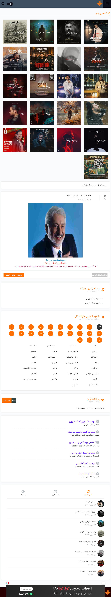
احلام (33, 351)
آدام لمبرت (72, 351)
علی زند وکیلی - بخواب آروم (86, 511)
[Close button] (103, 583)
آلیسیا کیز (93, 384)
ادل (54, 373)
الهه (54, 368)
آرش (74, 368)
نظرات (23, 494)
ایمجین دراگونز (91, 373)
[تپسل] (7, 583)
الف (99, 327)
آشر (33, 362)
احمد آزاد (73, 345)
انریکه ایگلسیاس (28, 368)
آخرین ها (88, 494)
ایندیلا (53, 362)
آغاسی (53, 379)
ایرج (74, 379)
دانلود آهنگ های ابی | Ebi (79, 195)
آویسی (94, 379)
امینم (74, 384)
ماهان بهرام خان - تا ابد (87, 541)
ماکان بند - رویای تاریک (87, 561)
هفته (14, 400)
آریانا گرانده (72, 373)
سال (4, 400)
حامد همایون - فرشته (88, 571)
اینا (96, 345)
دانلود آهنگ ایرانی (93, 298)
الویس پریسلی (70, 362)
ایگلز (33, 373)
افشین (94, 351)
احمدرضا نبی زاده (28, 379)
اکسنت (32, 345)
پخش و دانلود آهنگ (14, 275)
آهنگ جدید (92, 266)
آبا (96, 362)
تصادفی (55, 494)
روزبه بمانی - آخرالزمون (87, 531)
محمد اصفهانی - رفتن (88, 521)
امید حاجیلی (51, 345)
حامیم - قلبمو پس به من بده (85, 551)
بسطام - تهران (91, 501)
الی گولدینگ (71, 357)
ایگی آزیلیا (52, 357)
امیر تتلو (94, 357)
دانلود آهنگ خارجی (92, 303)
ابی (33, 357)
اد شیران (94, 368)
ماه (9, 400)
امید (54, 351)
